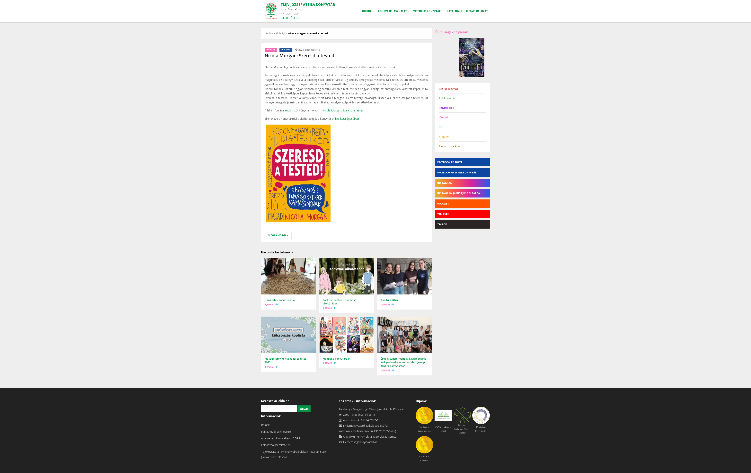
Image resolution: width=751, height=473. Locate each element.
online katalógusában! (345, 118)
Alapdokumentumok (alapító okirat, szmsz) (370, 436)
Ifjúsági (280, 33)
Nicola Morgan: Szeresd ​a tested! (343, 110)
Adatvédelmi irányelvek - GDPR (280, 438)
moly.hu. (290, 110)
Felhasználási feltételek (275, 445)
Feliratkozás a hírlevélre (276, 432)
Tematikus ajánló (449, 146)
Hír (276, 304)
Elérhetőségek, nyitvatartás (360, 442)
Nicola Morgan (278, 235)
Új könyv (285, 49)
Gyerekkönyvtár (448, 88)
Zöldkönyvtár (447, 98)
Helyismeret (446, 108)
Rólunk (265, 425)
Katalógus (454, 11)
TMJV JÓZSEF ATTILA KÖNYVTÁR (308, 4)
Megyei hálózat (477, 11)
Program (444, 136)
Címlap (269, 33)
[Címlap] (271, 11)
